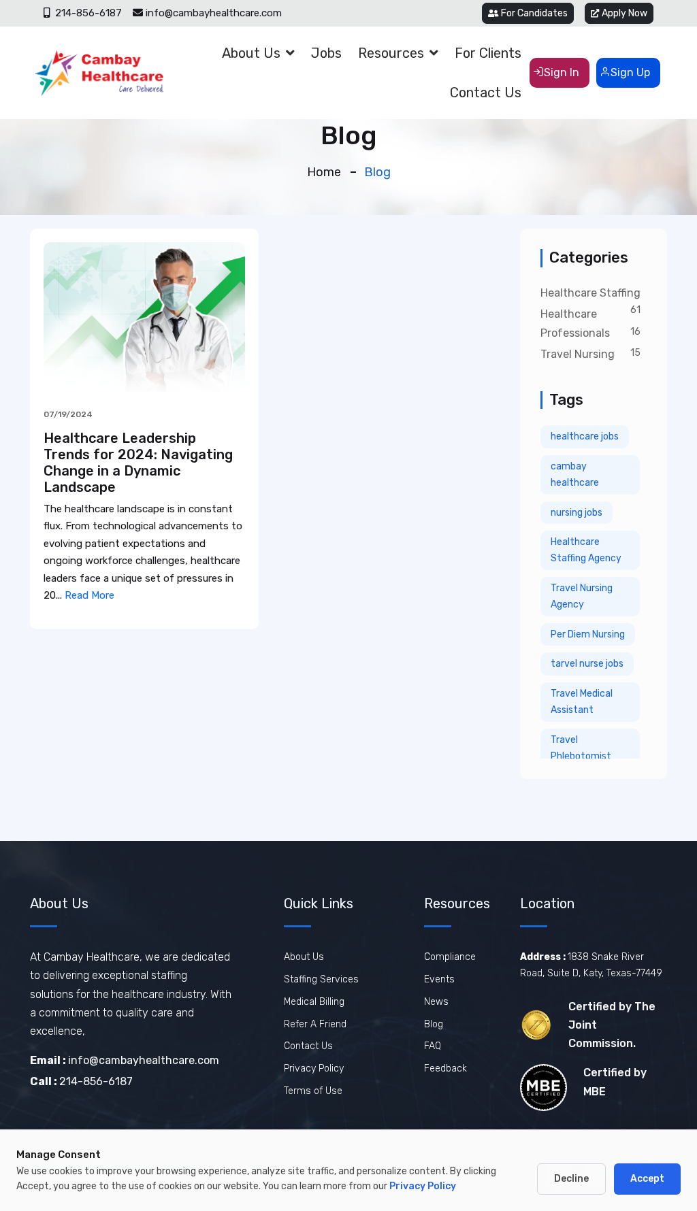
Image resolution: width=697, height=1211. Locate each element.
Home (324, 172)
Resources (391, 53)
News (436, 1002)
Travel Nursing (577, 354)
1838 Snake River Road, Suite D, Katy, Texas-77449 (591, 965)
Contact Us (485, 92)
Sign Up (630, 72)
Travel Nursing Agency (582, 596)
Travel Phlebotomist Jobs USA (581, 756)
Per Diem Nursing (588, 634)
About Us (251, 53)
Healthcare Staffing (590, 292)
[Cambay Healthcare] (98, 73)
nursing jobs (576, 512)
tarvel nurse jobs (587, 663)
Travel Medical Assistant (582, 702)
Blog (433, 1024)
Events (439, 979)
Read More (89, 595)
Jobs (326, 53)
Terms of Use (313, 1091)
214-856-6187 (87, 13)
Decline (571, 1178)
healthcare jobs (585, 436)
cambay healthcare (575, 474)
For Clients (488, 53)
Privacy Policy (314, 1068)
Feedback (445, 1068)
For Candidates (534, 13)
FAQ (432, 1046)
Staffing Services (321, 979)
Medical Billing (314, 1002)
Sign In (561, 72)
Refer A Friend (315, 1024)
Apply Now (624, 13)
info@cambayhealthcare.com (214, 13)
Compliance (450, 957)
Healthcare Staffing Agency (586, 550)
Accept (647, 1178)
